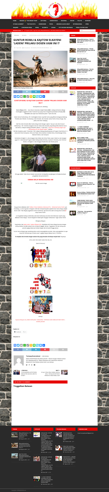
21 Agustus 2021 (81, 206)
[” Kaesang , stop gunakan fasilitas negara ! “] (73, 213)
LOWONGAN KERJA (26, 27)
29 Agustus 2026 (81, 44)
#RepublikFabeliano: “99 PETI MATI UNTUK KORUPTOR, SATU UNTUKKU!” (86, 41)
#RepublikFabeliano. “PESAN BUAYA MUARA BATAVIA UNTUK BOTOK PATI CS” (86, 50)
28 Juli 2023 (80, 214)
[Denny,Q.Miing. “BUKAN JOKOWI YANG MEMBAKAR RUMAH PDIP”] (73, 194)
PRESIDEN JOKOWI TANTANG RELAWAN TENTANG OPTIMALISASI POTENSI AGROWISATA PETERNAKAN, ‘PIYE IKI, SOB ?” (69, 436)
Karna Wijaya (20, 110)
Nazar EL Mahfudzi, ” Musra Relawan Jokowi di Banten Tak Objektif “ (86, 184)
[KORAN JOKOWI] (54, 18)
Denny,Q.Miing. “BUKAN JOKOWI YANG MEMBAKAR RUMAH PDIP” (86, 193)
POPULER (73, 88)
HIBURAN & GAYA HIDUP (63, 24)
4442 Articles (45, 356)
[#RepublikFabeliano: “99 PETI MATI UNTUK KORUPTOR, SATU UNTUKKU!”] (73, 41)
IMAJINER (15, 27)
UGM (49, 110)
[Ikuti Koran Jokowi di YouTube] (34, 365)
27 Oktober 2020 (67, 441)
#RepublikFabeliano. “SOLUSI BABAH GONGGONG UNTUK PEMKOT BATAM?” (85, 70)
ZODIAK (53, 27)
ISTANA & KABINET (18, 24)
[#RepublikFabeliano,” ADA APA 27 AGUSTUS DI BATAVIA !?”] (73, 80)
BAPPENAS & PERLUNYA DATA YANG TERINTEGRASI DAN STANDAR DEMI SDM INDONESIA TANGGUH (86, 174)
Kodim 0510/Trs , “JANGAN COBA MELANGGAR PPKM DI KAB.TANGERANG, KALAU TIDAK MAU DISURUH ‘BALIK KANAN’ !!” (69, 459)
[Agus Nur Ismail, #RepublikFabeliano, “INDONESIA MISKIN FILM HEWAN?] (73, 60)
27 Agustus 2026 (81, 64)
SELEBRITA (45, 27)
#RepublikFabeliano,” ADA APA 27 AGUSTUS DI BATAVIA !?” (86, 79)
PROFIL (51, 24)
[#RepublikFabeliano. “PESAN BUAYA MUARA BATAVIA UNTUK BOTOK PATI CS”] (73, 50)
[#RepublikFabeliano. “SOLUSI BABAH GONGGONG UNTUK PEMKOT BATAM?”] (73, 71)
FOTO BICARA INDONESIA (66, 27)
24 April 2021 (81, 106)
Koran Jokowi (27, 47)
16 (86, 106)
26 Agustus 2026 (81, 82)
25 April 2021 (81, 162)
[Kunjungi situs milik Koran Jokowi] (26, 365)
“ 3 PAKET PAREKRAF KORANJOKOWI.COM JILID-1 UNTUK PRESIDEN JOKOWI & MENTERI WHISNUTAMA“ (85, 129)
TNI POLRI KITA (31, 24)
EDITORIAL (44, 20)
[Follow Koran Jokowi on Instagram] (31, 365)
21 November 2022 (82, 187)
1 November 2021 (68, 452)
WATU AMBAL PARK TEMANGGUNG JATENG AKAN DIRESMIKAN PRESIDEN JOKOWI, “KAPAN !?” (86, 140)
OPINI (87, 24)
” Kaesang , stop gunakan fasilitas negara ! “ (84, 212)
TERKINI (73, 35)
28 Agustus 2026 (81, 53)
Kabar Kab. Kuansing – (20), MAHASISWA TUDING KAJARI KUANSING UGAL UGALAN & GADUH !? (69, 448)
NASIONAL (64, 20)
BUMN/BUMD (42, 24)
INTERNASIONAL (77, 24)
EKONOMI (87, 20)
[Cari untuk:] (88, 30)
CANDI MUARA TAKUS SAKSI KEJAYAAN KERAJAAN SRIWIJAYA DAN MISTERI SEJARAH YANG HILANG (86, 203)
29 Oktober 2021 (81, 178)
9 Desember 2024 (82, 195)
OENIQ (37, 27)
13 (86, 122)
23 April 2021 (81, 122)
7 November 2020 (82, 133)
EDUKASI (34, 47)
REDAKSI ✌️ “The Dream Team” (28, 20)
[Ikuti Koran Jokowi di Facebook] (29, 365)
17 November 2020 (82, 144)
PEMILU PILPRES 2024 (82, 27)
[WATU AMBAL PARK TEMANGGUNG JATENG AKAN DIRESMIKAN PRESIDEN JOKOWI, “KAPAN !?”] (73, 139)
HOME (14, 20)
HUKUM (72, 20)
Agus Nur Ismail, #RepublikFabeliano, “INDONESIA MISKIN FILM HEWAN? (84, 60)
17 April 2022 (18, 47)
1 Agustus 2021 (67, 464)
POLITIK (79, 20)
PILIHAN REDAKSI (75, 168)
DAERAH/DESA (54, 20)
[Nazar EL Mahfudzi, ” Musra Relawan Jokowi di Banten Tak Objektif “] (73, 184)
